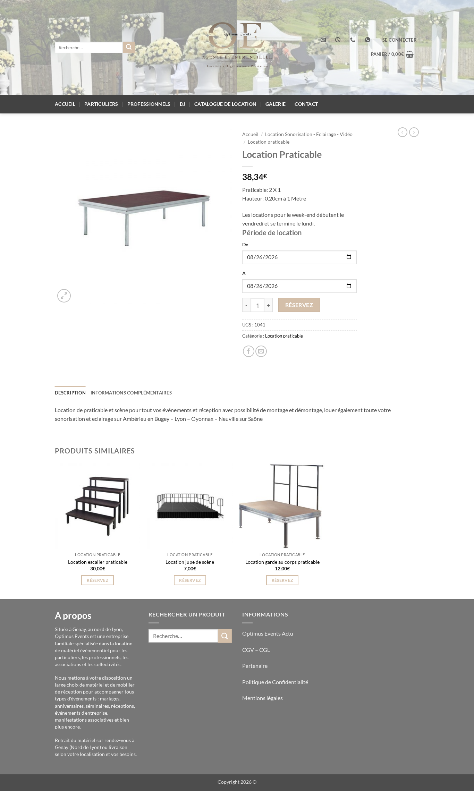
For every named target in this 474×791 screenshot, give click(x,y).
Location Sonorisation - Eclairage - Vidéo (309, 134)
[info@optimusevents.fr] (324, 39)
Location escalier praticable (97, 562)
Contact (306, 104)
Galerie (275, 104)
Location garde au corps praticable (282, 562)
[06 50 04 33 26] (353, 39)
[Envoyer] (129, 47)
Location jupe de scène (190, 562)
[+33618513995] (368, 39)
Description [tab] (70, 393)
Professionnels (149, 104)
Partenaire (255, 665)
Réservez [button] (97, 580)
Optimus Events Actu (267, 633)
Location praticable (268, 142)
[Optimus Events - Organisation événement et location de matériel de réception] (237, 47)
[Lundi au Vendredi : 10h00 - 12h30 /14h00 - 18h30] (338, 39)
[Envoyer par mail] (261, 351)
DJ (183, 104)
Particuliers (101, 104)
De (245, 244)
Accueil (65, 104)
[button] (399, 40)
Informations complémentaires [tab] (131, 393)
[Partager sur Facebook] (248, 351)
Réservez (299, 305)
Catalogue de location (225, 104)
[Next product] (402, 132)
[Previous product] (414, 132)
